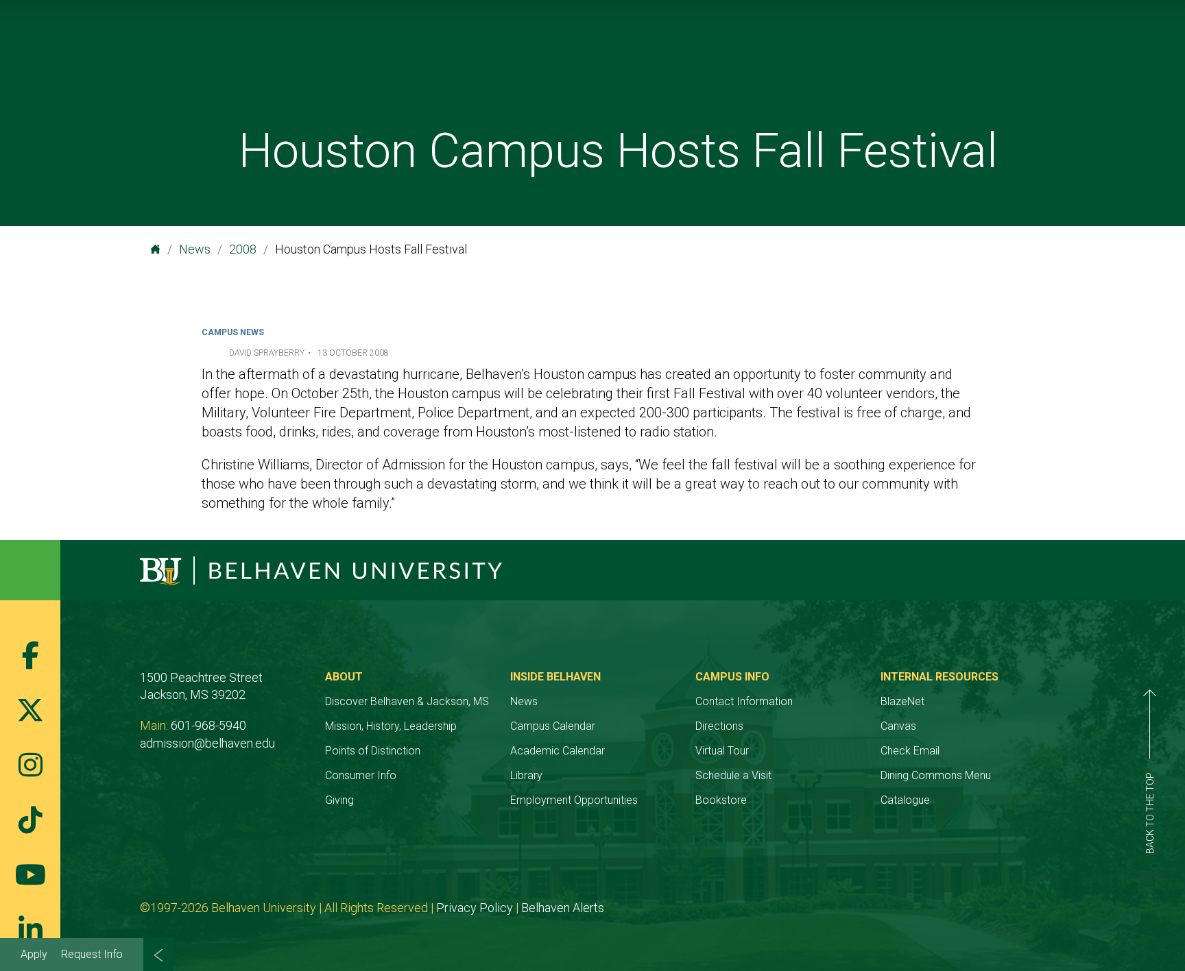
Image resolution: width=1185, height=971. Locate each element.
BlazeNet (902, 701)
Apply (34, 954)
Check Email (910, 750)
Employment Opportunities (574, 800)
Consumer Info (360, 775)
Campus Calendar (552, 726)
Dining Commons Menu (936, 775)
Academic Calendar (557, 750)
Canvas (898, 726)
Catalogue (905, 800)
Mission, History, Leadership (391, 726)
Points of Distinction (372, 750)
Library (526, 775)
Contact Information (744, 701)
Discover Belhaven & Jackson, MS (407, 701)
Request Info (92, 954)
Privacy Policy (474, 907)
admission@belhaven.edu (207, 743)
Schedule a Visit (733, 775)
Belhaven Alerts (562, 907)
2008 (242, 249)
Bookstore (721, 800)
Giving (339, 800)
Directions (719, 726)
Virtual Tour (722, 750)
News (195, 249)
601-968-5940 (208, 725)
